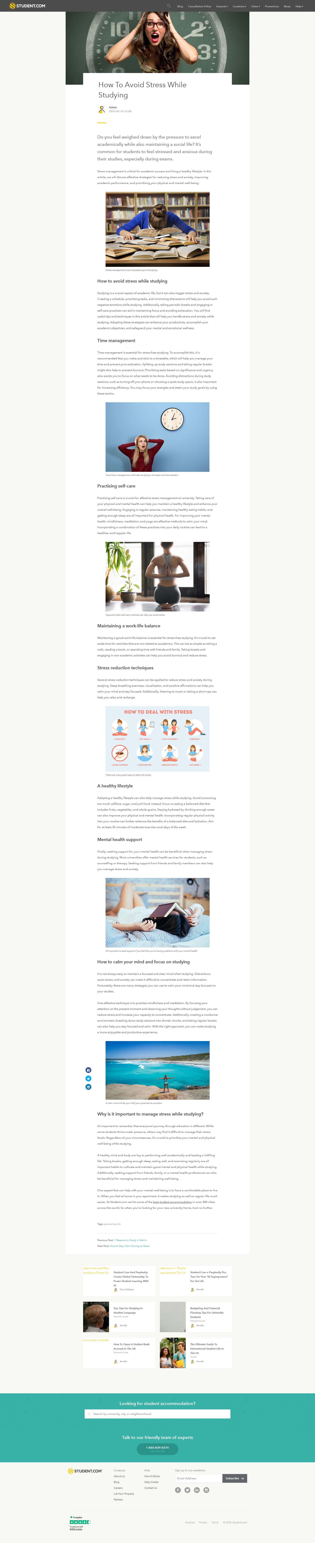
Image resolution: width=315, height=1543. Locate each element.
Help (298, 6)
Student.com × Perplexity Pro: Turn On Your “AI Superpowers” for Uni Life (209, 1277)
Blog (180, 6)
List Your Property (124, 1493)
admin (113, 107)
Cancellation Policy (199, 6)
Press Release (127, 1289)
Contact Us (150, 1488)
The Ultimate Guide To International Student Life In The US (207, 1349)
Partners (118, 1499)
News (287, 6)
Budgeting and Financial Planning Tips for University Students (206, 1313)
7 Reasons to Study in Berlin (130, 1240)
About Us (119, 1476)
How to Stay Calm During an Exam (130, 1246)
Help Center (151, 1482)
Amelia (200, 1289)
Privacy (203, 1522)
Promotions (272, 6)
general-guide (112, 1224)
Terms (214, 1522)
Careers (118, 1488)
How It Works (152, 1476)
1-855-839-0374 (157, 1447)
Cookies (190, 1522)
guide (193, 1357)
